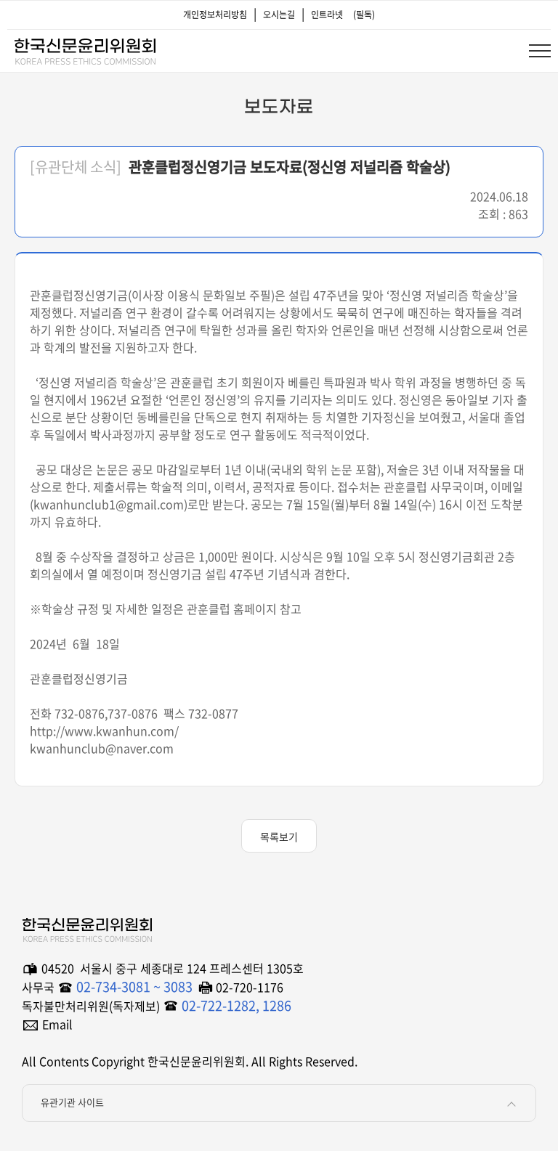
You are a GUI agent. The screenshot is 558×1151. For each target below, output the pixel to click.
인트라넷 (327, 14)
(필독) (364, 14)
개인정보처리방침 (215, 14)
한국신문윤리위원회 (84, 48)
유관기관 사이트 (72, 1102)
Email (57, 1024)
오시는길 (279, 14)
